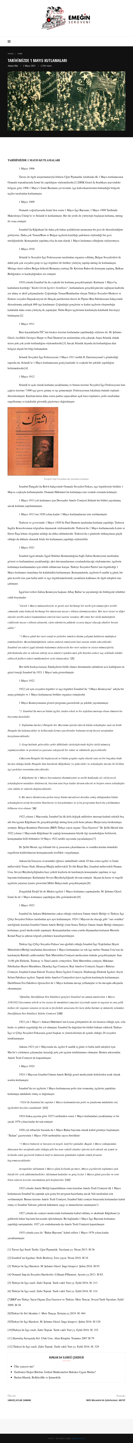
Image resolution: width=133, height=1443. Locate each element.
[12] (10, 1346)
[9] (79, 897)
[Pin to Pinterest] (64, 147)
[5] (9, 1283)
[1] (76, 182)
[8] (89, 883)
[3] (64, 343)
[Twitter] (115, 41)
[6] (9, 1291)
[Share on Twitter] (61, 147)
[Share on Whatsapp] (71, 147)
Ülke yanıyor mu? (24, 1366)
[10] (10, 1330)
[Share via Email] (81, 147)
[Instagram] (119, 41)
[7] (94, 839)
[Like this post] (54, 147)
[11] (10, 1338)
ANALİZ (10, 54)
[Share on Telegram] (74, 147)
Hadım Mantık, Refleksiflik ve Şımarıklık (37, 1377)
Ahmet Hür (13, 65)
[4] (26, 368)
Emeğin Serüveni (78, 1438)
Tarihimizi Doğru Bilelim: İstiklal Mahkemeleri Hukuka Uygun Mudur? (55, 1372)
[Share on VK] (67, 147)
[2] (21, 315)
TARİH (20, 54)
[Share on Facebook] (57, 147)
